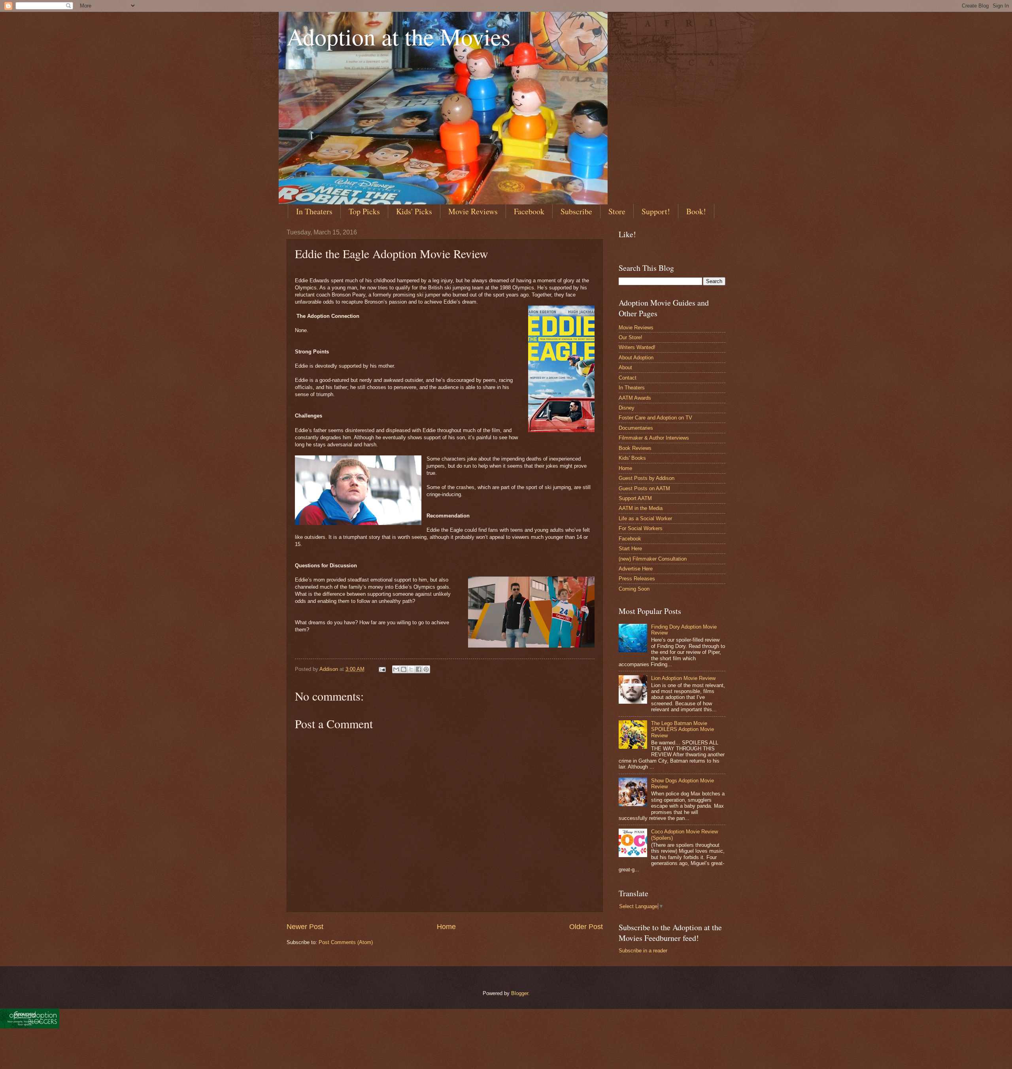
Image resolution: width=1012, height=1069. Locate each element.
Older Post (586, 927)
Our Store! (630, 337)
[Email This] (396, 669)
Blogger (519, 993)
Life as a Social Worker (645, 518)
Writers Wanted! (637, 347)
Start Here (630, 548)
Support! (656, 211)
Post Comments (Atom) (346, 942)
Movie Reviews (473, 211)
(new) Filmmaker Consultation (653, 559)
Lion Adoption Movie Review (683, 678)
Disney (626, 408)
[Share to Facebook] (419, 669)
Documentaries (636, 428)
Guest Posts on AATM (644, 488)
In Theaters (314, 211)
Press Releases (637, 579)
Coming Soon (634, 589)
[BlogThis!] (404, 669)
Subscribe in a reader (643, 951)
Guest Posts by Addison (646, 478)
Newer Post (305, 927)
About (625, 367)
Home (446, 927)
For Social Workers (641, 528)
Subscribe (576, 211)
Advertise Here (636, 569)
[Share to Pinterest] (426, 669)
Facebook (529, 211)
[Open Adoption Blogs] (29, 1026)
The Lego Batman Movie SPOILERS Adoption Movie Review (682, 729)
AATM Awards (635, 398)
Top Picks (364, 211)
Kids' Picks (414, 211)
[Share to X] (411, 669)
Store (616, 211)
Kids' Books (632, 458)
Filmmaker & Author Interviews (654, 438)
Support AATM (635, 498)
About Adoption (636, 358)
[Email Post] (381, 669)
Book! (696, 211)
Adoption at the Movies (398, 36)
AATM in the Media (641, 508)
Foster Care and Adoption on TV (655, 418)
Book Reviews (635, 448)
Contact (627, 378)
